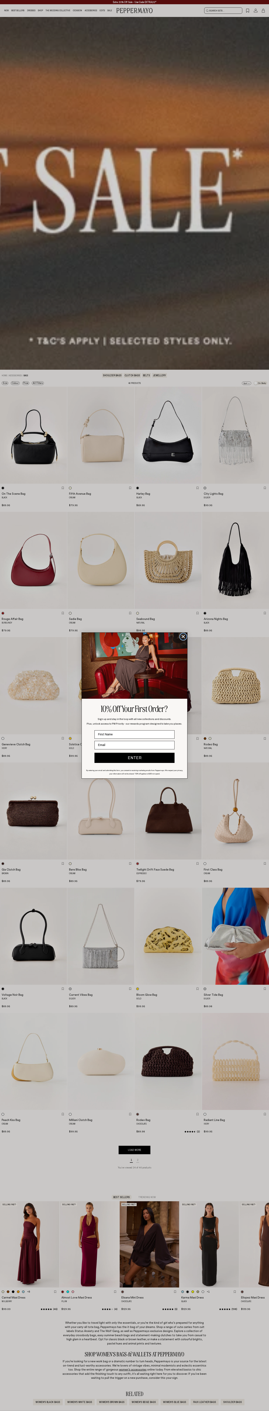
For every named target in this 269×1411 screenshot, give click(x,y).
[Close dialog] (183, 636)
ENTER (134, 758)
